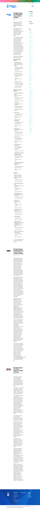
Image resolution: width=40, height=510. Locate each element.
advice (30, 36)
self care (30, 102)
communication (31, 45)
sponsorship (31, 114)
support (31, 117)
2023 (30, 30)
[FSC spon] (9, 369)
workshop (30, 131)
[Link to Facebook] (29, 3)
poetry (30, 92)
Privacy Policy (30, 497)
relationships (31, 98)
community (31, 48)
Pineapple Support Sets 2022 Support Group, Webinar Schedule (18, 15)
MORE (29, 1)
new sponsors (30, 87)
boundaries (31, 43)
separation (30, 106)
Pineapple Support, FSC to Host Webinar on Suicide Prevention (18, 370)
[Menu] (32, 6)
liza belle (30, 74)
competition (31, 50)
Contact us (15, 494)
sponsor (30, 109)
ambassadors (31, 38)
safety (30, 99)
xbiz (30, 133)
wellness (30, 126)
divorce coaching (30, 53)
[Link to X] (32, 3)
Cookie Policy (30, 496)
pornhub (31, 94)
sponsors (30, 111)
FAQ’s (15, 498)
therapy (31, 121)
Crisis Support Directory (16, 496)
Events (30, 14)
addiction (30, 34)
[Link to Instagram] (31, 3)
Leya (14, 374)
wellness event (30, 129)
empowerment (31, 62)
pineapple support (31, 91)
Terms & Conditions (29, 495)
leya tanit (30, 71)
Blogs (30, 13)
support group (30, 119)
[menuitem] (32, 6)
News (20, 18)
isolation (30, 69)
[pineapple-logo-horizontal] (9, 15)
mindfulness (31, 81)
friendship (30, 66)
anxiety (30, 40)
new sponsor (30, 83)
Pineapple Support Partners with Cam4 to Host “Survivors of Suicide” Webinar (18, 251)
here (16, 241)
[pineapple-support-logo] (12, 6)
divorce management (31, 57)
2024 (30, 32)
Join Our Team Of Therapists (16, 501)
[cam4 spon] (9, 251)
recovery (31, 95)
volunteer (30, 124)
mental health (30, 78)
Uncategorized (31, 16)
